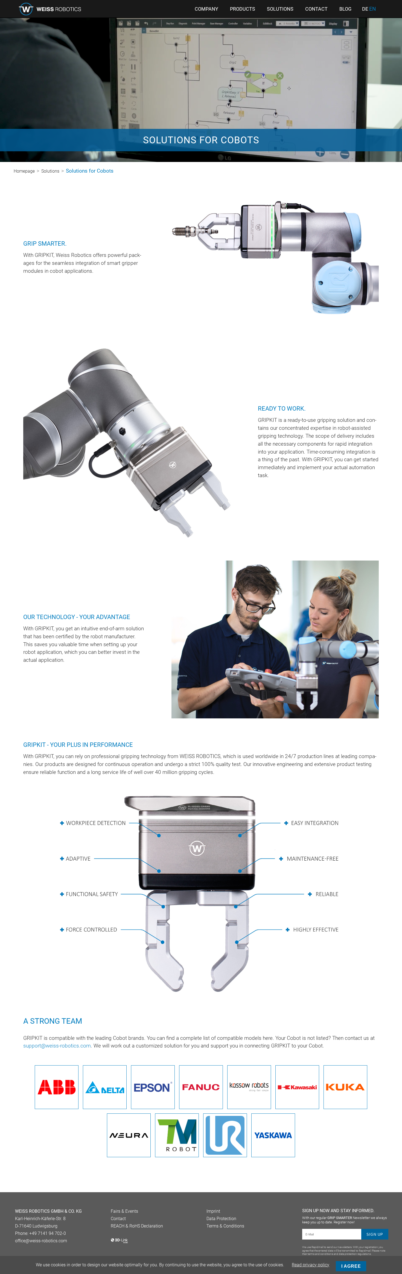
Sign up (374, 1234)
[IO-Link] (119, 1242)
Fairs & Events (124, 1211)
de (365, 9)
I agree (351, 1266)
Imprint (213, 1211)
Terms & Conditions (225, 1226)
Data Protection (221, 1218)
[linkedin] (18, 1254)
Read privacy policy (310, 1264)
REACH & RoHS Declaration (137, 1226)
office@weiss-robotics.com (41, 1240)
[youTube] (26, 1254)
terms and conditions (320, 1253)
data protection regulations (355, 1253)
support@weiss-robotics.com (57, 1046)
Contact (118, 1218)
